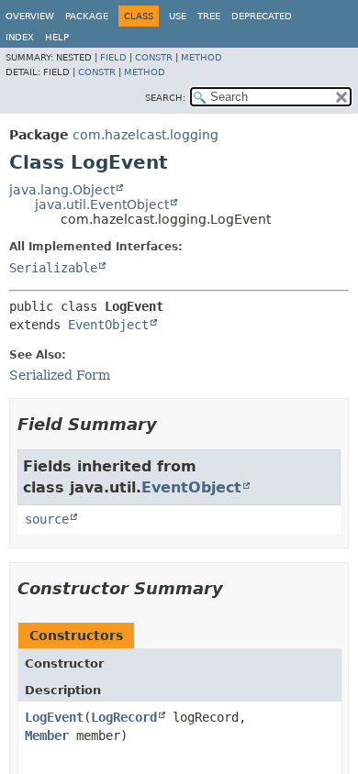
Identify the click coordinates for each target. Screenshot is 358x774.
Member (47, 735)
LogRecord (124, 717)
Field (113, 57)
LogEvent (54, 717)
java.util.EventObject (102, 204)
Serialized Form (59, 375)
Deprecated (261, 16)
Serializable (53, 267)
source (47, 519)
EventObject (108, 324)
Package (86, 16)
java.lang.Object (62, 189)
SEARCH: (165, 98)
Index (20, 37)
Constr (154, 57)
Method (201, 57)
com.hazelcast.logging (145, 134)
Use (177, 16)
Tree (208, 16)
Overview (30, 16)
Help (57, 37)
